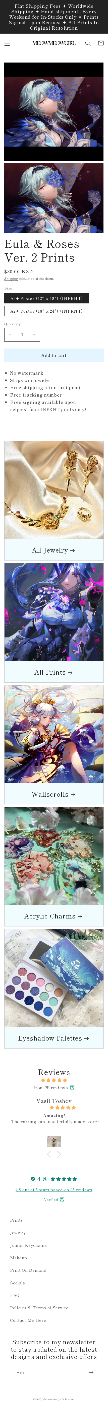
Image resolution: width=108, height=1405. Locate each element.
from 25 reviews (51, 1087)
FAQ (15, 1295)
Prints (16, 1220)
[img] (54, 1080)
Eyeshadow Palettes (50, 1038)
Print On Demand (28, 1270)
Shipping (11, 279)
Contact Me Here (28, 1320)
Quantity (12, 323)
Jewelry (18, 1232)
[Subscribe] (91, 1372)
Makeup (18, 1258)
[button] (7, 43)
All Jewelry (50, 550)
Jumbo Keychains (28, 1245)
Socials (17, 1283)
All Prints (50, 672)
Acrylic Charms (50, 915)
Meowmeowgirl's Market (58, 1399)
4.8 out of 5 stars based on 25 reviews (54, 1190)
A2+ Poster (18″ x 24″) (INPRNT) (46, 311)
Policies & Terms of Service (39, 1308)
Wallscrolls (50, 794)
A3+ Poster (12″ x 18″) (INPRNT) (46, 298)
